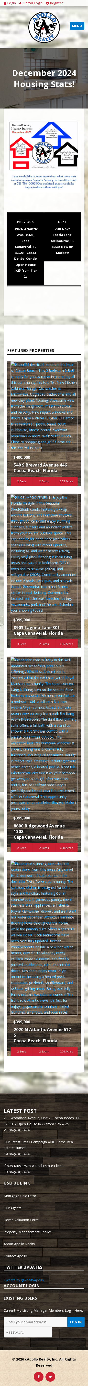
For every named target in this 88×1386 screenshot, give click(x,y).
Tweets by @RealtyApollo (24, 1280)
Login (11, 3)
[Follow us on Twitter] (50, 1377)
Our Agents (13, 1208)
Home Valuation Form (21, 1220)
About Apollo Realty (19, 1244)
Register (56, 3)
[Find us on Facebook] (39, 1377)
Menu (77, 26)
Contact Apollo (15, 1256)
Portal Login (32, 3)
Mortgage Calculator (20, 1196)
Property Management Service (28, 1232)
